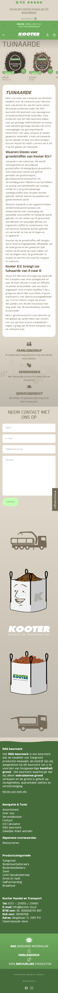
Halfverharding (12, 882)
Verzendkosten (12, 817)
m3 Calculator (11, 824)
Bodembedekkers (13, 868)
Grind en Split (11, 878)
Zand (5, 871)
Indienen (10, 502)
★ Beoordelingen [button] (55, 499)
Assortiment (10, 810)
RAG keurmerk (11, 827)
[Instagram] (32, 988)
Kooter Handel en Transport (32, 974)
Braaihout (8, 885)
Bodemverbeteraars (15, 864)
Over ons (8, 813)
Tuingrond (8, 860)
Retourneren (10, 843)
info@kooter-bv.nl (24, 907)
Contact (7, 820)
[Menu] (3, 35)
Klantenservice (29, 981)
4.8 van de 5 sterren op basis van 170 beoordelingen (29, 10)
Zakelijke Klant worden (17, 831)
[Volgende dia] (54, 25)
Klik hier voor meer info (14, 792)
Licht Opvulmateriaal (15, 875)
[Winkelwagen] (54, 35)
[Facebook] (26, 988)
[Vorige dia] (3, 25)
